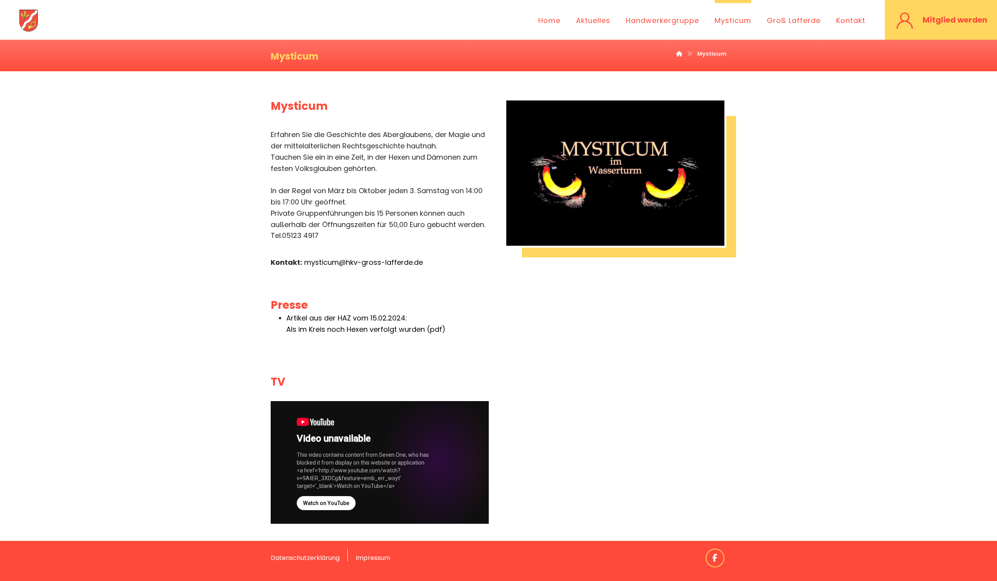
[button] (715, 558)
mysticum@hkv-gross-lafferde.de (363, 262)
